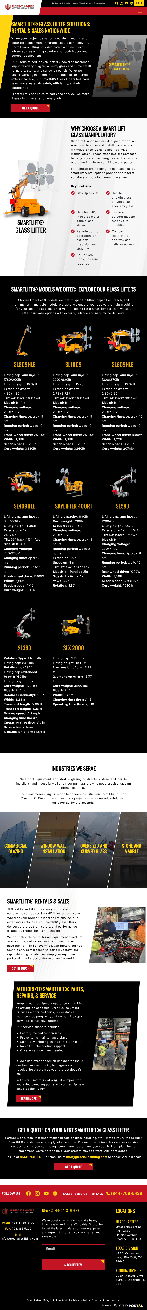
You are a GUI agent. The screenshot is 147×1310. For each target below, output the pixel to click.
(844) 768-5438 (126, 1193)
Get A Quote (30, 108)
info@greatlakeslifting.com (20, 1238)
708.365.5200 (21, 1228)
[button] (140, 11)
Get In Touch (20, 968)
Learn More (29, 1098)
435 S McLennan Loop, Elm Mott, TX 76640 (129, 1257)
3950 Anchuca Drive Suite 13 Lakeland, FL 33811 (130, 1279)
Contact (139, 3)
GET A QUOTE (73, 1167)
